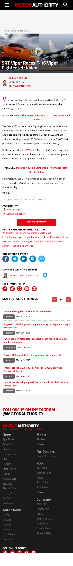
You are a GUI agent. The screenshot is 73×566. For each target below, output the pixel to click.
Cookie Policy (43, 528)
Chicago (7, 519)
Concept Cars (10, 454)
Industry (7, 483)
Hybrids (7, 463)
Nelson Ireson (18, 77)
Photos (40, 439)
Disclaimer (42, 523)
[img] (5, 258)
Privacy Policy (44, 533)
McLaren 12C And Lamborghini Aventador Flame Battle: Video (42, 170)
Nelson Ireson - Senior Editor (25, 275)
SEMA (6, 514)
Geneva (7, 529)
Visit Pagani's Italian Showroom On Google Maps (26, 233)
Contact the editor (15, 214)
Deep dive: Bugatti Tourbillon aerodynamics (27, 311)
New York (8, 539)
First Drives (9, 468)
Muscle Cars (9, 478)
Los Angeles (10, 534)
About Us (41, 503)
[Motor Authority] (36, 5)
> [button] (68, 299)
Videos (40, 199)
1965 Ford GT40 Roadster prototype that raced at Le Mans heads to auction (35, 340)
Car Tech (7, 498)
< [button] (55, 299)
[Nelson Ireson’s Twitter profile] (42, 275)
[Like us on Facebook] (4, 288)
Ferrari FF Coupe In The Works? (18, 246)
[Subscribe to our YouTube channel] (26, 288)
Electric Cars (10, 488)
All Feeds (41, 467)
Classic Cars (9, 347)
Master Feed (43, 472)
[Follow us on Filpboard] (34, 288)
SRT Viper (30, 150)
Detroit (7, 524)
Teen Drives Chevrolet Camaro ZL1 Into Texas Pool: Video (42, 117)
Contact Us (42, 508)
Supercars (23, 30)
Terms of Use (44, 518)
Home (6, 30)
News (13, 30)
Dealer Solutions (45, 456)
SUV (5, 459)
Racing (6, 473)
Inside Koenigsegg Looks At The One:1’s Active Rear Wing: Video (35, 237)
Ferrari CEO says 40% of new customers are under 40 (32, 355)
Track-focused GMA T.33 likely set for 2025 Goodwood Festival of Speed (32, 369)
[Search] (65, 5)
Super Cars (9, 444)
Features (8, 503)
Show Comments (36, 222)
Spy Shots (9, 439)
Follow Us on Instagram (29, 412)
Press (39, 513)
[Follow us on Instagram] (19, 288)
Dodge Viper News (12, 199)
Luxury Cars (9, 493)
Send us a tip (13, 209)
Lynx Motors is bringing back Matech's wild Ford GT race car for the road (36, 384)
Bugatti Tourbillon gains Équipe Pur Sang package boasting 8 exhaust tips (36, 326)
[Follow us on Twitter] (12, 288)
